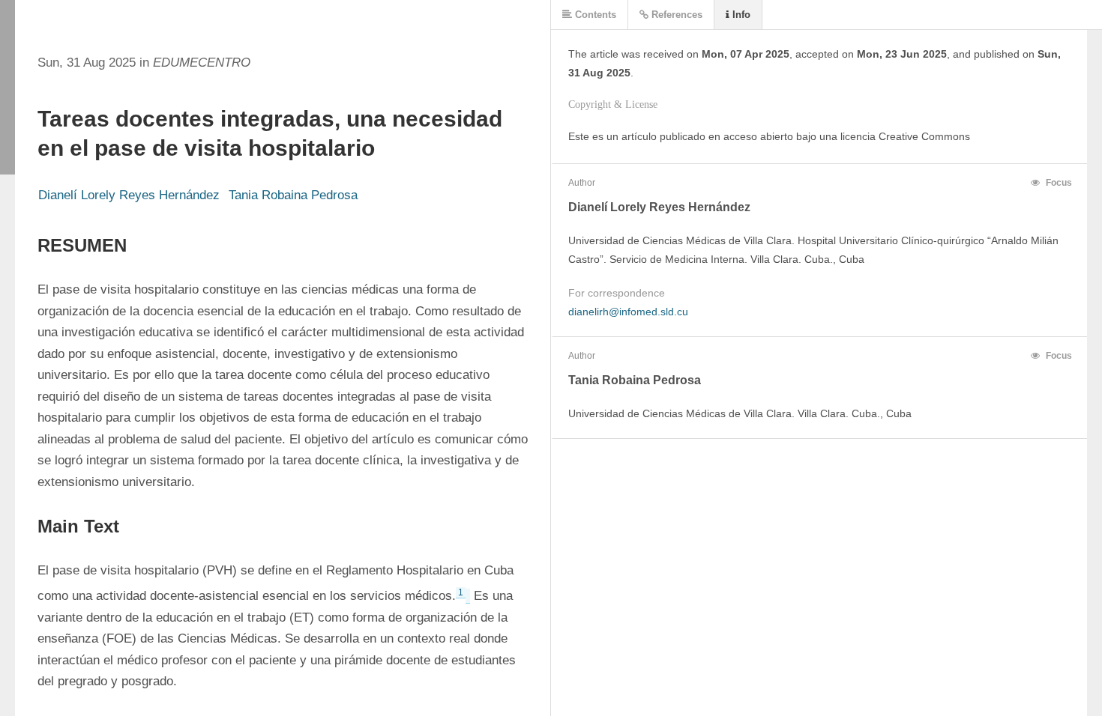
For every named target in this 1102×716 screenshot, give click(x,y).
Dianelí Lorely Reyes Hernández (129, 195)
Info (739, 14)
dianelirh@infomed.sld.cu (628, 312)
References (675, 14)
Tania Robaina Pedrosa (293, 195)
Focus (1058, 183)
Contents (594, 14)
